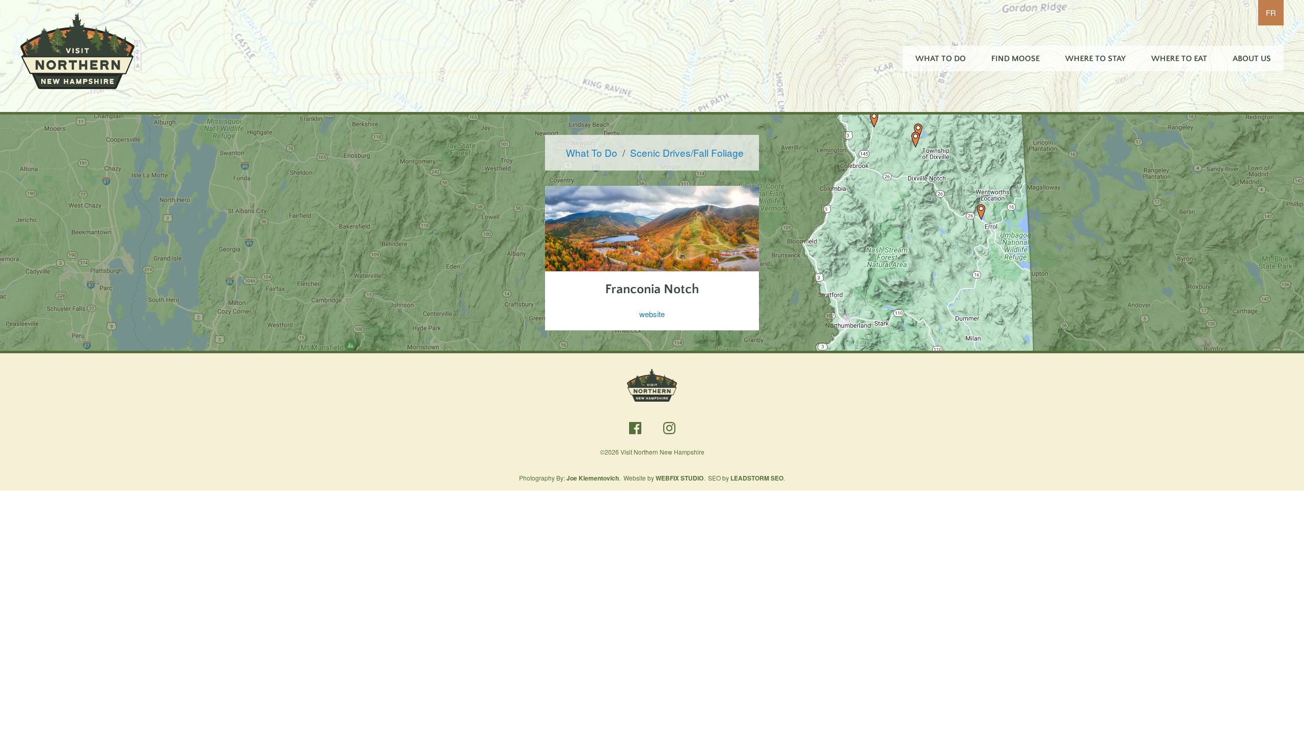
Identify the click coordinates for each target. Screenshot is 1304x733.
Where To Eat (1179, 58)
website (652, 313)
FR (1271, 12)
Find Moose (1015, 58)
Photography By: (569, 477)
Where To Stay (1095, 58)
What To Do (940, 58)
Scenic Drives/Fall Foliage (687, 152)
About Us (1252, 58)
